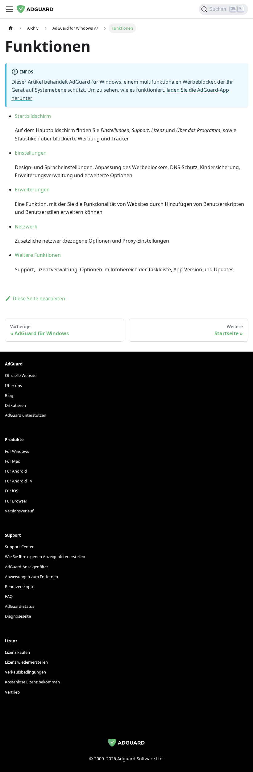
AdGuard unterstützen (25, 415)
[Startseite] (11, 28)
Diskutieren (15, 405)
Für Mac (12, 461)
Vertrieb (12, 692)
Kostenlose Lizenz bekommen (32, 682)
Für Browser (16, 501)
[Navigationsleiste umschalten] (9, 9)
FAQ (9, 596)
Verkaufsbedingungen (25, 672)
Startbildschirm (33, 116)
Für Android (16, 471)
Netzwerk (26, 226)
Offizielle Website (20, 375)
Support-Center (19, 546)
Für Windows (17, 451)
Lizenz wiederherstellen (26, 662)
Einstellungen (31, 152)
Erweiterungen (32, 189)
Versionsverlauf (19, 511)
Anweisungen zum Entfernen (31, 576)
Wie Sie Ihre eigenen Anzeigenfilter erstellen (45, 556)
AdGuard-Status (19, 606)
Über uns (13, 385)
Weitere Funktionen (38, 255)
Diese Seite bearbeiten (39, 298)
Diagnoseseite (18, 616)
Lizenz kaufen (17, 652)
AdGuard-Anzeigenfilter (26, 567)
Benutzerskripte (19, 586)
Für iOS (11, 491)
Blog (9, 395)
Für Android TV (18, 481)
